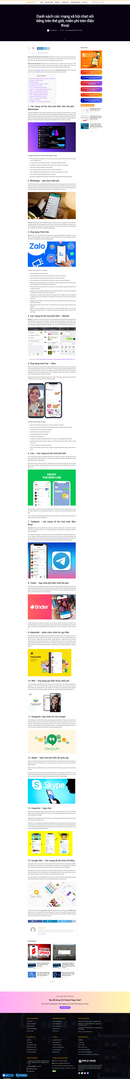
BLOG (41, 2)
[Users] (82, 1073)
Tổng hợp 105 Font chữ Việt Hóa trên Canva (95, 109)
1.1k (69, 977)
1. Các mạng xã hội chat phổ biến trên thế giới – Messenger (42, 78)
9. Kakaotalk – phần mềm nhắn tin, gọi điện (38, 92)
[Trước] (90, 132)
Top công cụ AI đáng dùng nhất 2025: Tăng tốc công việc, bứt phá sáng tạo (43, 974)
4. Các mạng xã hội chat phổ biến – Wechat (38, 84)
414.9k (97, 111)
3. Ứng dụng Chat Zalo (34, 82)
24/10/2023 (61, 30)
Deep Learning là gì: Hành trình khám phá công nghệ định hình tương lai (68, 974)
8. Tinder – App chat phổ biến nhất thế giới (38, 91)
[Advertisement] (91, 145)
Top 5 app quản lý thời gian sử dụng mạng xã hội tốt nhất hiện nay (55, 359)
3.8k (97, 128)
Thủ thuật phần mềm (71, 30)
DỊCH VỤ (85, 2)
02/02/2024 (92, 120)
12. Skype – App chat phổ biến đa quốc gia (38, 98)
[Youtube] (85, 1073)
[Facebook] (79, 1073)
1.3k (44, 967)
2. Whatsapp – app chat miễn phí (36, 80)
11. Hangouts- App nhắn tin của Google (37, 96)
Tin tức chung (79, 30)
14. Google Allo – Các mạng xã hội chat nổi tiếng (39, 101)
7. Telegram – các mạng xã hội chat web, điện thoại (40, 89)
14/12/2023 (92, 111)
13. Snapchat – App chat (34, 99)
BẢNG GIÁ (57, 2)
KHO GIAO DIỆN (49, 2)
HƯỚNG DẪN (65, 2)
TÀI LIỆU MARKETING (75, 2)
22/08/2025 (92, 128)
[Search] (103, 2)
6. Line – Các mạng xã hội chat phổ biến (38, 87)
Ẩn (45, 75)
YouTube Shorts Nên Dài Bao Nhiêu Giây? (39, 957)
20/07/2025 (40, 967)
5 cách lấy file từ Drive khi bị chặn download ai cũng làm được (96, 117)
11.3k (97, 120)
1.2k (69, 969)
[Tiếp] (93, 132)
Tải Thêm (52, 981)
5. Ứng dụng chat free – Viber (35, 85)
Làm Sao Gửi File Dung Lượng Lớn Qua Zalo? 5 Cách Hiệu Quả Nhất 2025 (96, 125)
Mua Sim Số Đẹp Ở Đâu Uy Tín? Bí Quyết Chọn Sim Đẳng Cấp (43, 965)
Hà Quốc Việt (54, 30)
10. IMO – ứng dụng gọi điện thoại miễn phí (38, 94)
